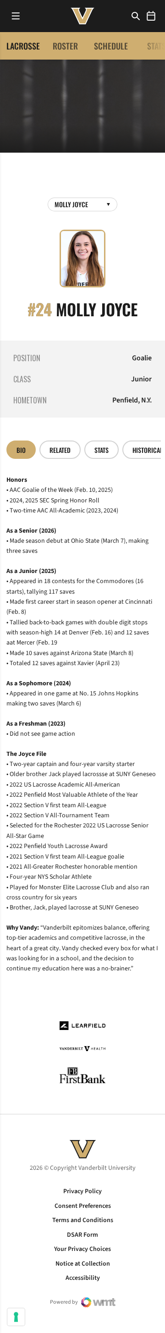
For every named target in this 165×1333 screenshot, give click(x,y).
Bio (21, 450)
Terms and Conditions (82, 1220)
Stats (101, 450)
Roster (65, 46)
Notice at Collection (82, 1263)
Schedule (111, 46)
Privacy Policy (82, 1191)
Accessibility (83, 1278)
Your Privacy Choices (82, 1249)
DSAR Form (82, 1234)
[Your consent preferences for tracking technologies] (16, 1317)
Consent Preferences (83, 1206)
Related (60, 450)
